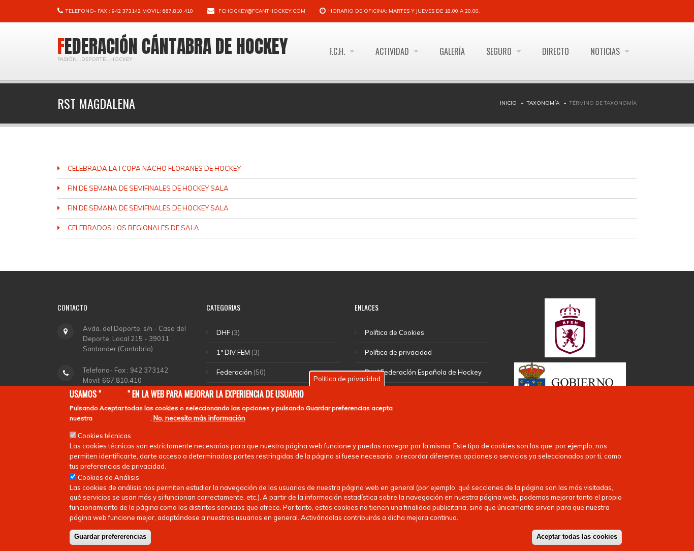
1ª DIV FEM (233, 352)
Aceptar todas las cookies (577, 536)
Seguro (500, 51)
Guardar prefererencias (110, 536)
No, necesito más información (199, 417)
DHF (223, 332)
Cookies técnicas (104, 435)
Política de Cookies (394, 332)
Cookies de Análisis (108, 477)
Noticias (606, 51)
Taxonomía (543, 103)
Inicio (508, 103)
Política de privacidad (398, 352)
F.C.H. (338, 51)
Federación (234, 372)
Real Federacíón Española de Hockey (423, 372)
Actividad (393, 51)
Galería (452, 51)
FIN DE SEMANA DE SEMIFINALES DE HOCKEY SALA (148, 188)
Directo (555, 51)
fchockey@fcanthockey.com (261, 11)
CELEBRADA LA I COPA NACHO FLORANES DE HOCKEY (154, 168)
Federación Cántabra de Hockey (172, 46)
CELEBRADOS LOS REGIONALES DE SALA (133, 228)
